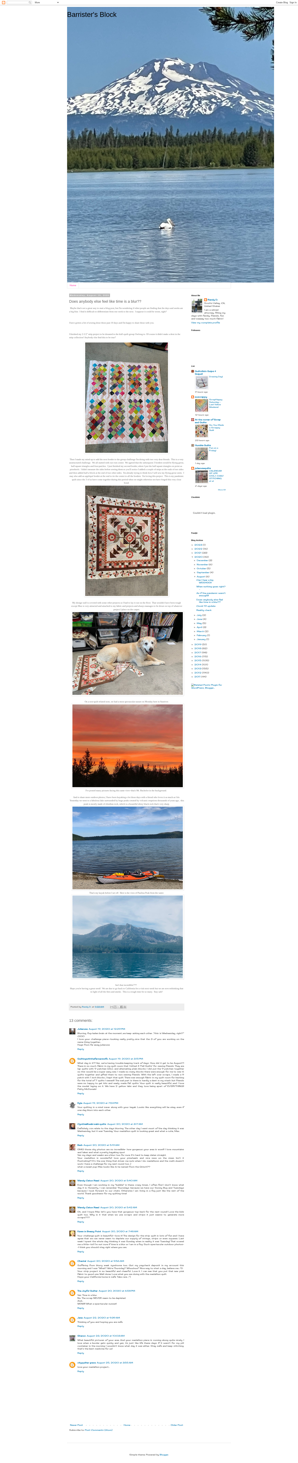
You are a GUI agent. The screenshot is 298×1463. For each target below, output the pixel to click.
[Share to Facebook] (121, 1007)
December (203, 560)
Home (73, 285)
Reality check (203, 610)
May (199, 623)
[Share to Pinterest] (125, 1007)
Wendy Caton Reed (88, 1180)
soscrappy (201, 397)
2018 (198, 648)
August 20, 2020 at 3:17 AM (125, 1124)
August (201, 576)
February (202, 635)
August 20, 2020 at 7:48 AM (120, 1231)
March (201, 631)
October (202, 568)
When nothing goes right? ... (211, 587)
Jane (80, 1317)
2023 (198, 545)
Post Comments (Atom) (98, 1430)
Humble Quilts (203, 445)
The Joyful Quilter (87, 1291)
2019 (198, 644)
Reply (80, 1049)
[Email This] (111, 1007)
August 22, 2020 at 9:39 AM (102, 1317)
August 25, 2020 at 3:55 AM (115, 1362)
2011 (197, 676)
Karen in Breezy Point (89, 1231)
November (203, 564)
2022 (198, 549)
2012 (198, 672)
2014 (198, 664)
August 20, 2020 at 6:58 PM (117, 1291)
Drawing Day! (216, 376)
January (201, 639)
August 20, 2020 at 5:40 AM (118, 1180)
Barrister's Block (92, 14)
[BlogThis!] (115, 1007)
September (203, 572)
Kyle (79, 1103)
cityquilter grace (86, 1362)
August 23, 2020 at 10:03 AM (106, 1335)
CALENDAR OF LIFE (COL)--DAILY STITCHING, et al (216, 476)
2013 (198, 668)
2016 (198, 656)
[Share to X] (118, 1007)
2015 (198, 660)
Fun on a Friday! (213, 449)
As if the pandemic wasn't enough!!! (211, 594)
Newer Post (76, 1425)
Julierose (82, 1029)
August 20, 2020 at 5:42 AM (118, 1207)
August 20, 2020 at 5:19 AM (101, 1145)
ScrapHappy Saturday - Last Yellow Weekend (215, 403)
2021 (198, 552)
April (200, 627)
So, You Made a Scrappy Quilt (216, 427)
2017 (198, 652)
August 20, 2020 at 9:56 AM (105, 1261)
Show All (222, 490)
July (199, 615)
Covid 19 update (205, 606)
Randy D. (213, 299)
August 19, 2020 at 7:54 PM (100, 1103)
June (200, 619)
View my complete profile (205, 322)
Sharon (81, 1335)
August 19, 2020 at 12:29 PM (107, 1029)
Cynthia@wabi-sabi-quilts (91, 1124)
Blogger (164, 1454)
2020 (198, 557)
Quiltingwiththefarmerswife (92, 1058)
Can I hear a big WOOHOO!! (204, 581)
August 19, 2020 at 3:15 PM (126, 1058)
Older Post (177, 1425)
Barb (79, 1145)
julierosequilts (203, 468)
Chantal (81, 1261)
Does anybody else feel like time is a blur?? (209, 600)
